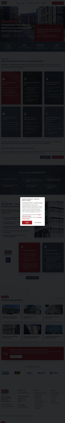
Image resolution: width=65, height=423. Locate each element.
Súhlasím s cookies (27, 222)
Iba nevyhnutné (38, 222)
